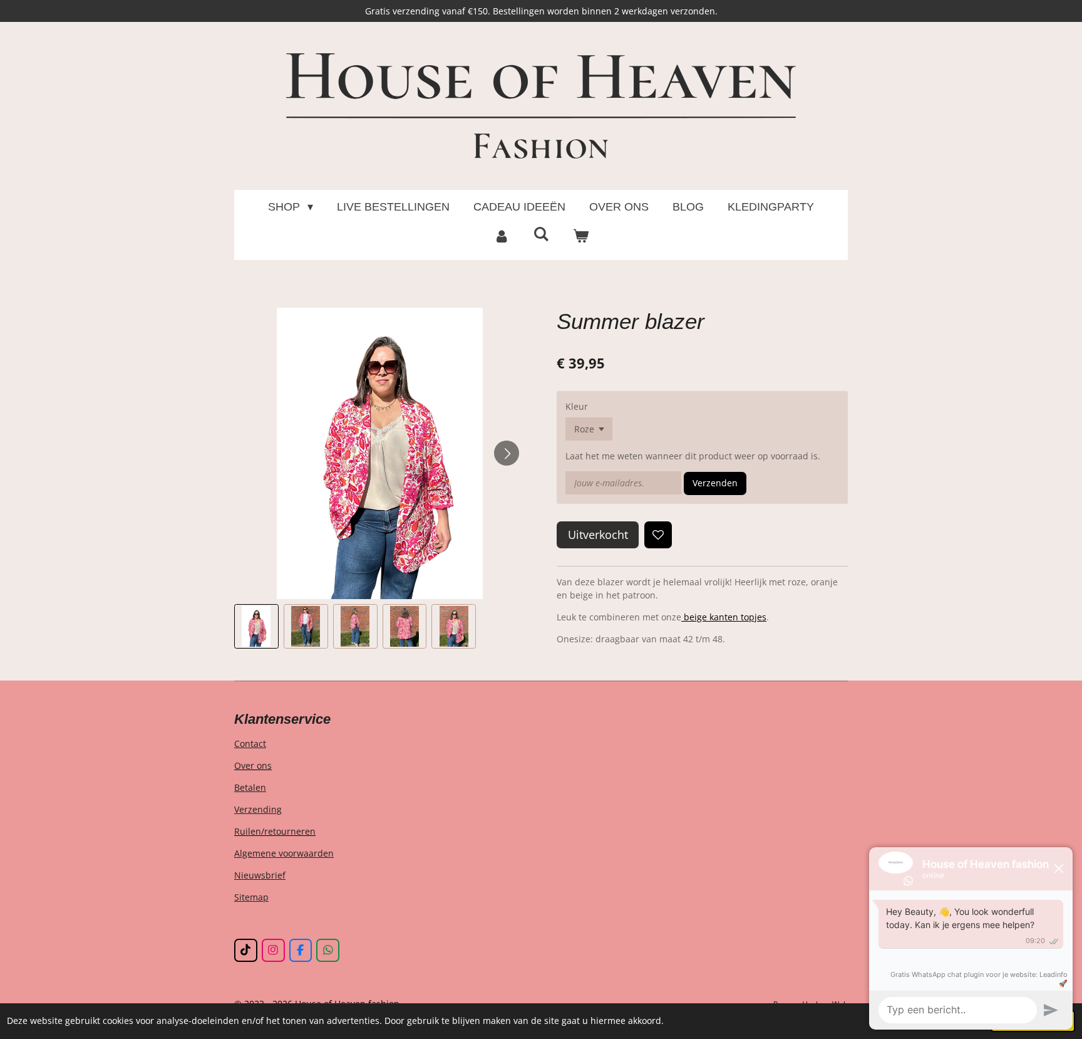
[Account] (501, 236)
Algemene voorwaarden (284, 853)
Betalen (250, 787)
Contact (250, 743)
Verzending (258, 809)
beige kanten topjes (723, 617)
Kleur (576, 406)
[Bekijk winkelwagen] (580, 236)
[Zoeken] (540, 234)
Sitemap (251, 897)
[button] (256, 626)
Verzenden (715, 483)
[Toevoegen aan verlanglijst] (658, 535)
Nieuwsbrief (260, 875)
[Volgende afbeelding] (506, 453)
